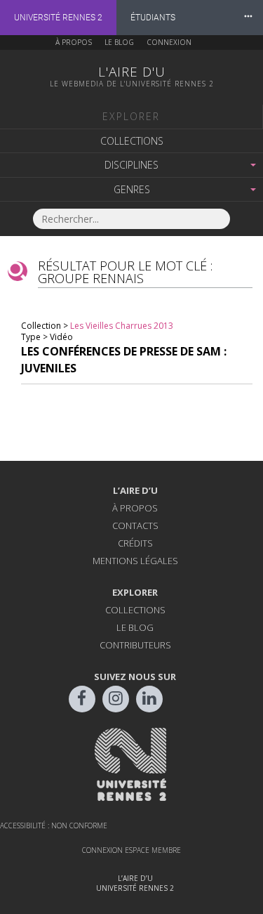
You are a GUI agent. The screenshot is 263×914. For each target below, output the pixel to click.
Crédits (135, 543)
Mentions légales (135, 560)
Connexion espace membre (131, 850)
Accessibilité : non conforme (53, 825)
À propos (73, 42)
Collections (131, 141)
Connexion (169, 42)
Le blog (119, 42)
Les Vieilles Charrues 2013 (121, 326)
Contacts (135, 525)
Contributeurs (135, 645)
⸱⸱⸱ (248, 17)
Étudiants (152, 17)
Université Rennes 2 (58, 17)
